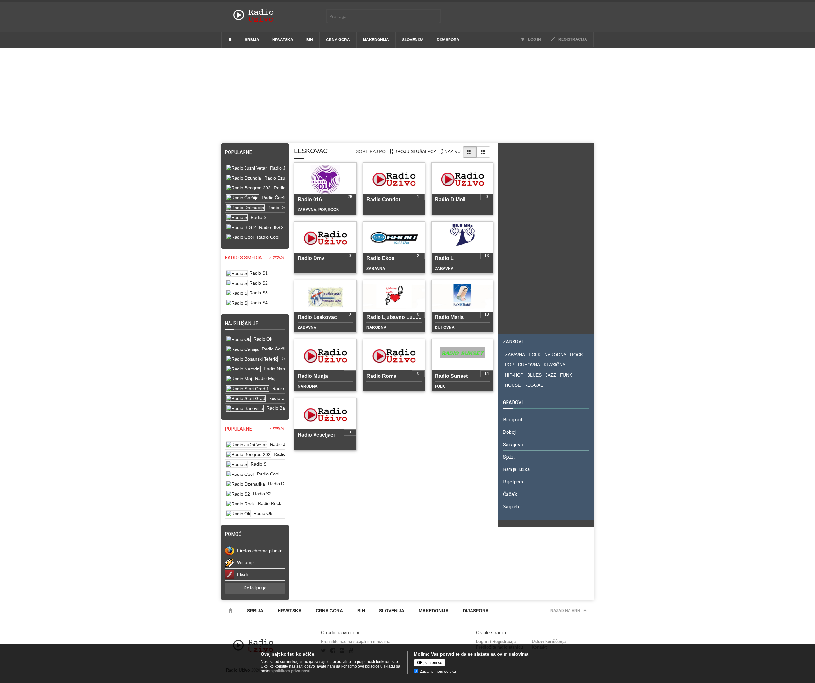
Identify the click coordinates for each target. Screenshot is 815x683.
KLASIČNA (554, 364)
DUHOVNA (529, 364)
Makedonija (376, 40)
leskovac (311, 150)
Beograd (512, 419)
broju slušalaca (414, 151)
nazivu (452, 151)
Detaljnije (255, 587)
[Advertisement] (407, 95)
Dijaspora (448, 40)
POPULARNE (238, 429)
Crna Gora (338, 40)
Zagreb (511, 506)
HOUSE (513, 385)
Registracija (572, 39)
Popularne (239, 152)
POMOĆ (233, 534)
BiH (309, 40)
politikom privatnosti (291, 671)
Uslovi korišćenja (549, 641)
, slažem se (429, 662)
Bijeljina (513, 481)
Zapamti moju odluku (438, 671)
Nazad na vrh (565, 611)
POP (509, 364)
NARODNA (555, 354)
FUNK (566, 374)
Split (509, 457)
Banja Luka (516, 469)
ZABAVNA (515, 354)
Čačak (510, 494)
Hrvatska (282, 40)
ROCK (576, 354)
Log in (534, 39)
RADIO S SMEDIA (243, 257)
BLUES (534, 374)
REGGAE (533, 385)
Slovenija (413, 40)
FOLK (535, 354)
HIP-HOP (514, 374)
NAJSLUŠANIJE (241, 323)
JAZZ (550, 374)
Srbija (252, 40)
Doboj (509, 432)
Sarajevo (513, 444)
